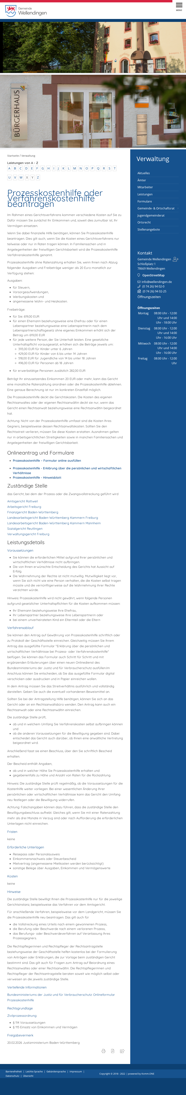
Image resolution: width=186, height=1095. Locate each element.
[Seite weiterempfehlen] (123, 1051)
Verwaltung (153, 159)
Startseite (13, 155)
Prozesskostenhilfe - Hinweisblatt (37, 477)
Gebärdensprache (56, 1071)
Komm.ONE (147, 1073)
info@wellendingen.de (157, 282)
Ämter (142, 180)
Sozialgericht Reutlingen (25, 528)
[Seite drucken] (104, 1051)
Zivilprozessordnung (22, 1015)
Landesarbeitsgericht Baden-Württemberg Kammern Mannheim (54, 523)
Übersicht (28, 1075)
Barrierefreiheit (14, 1071)
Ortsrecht (144, 222)
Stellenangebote (149, 229)
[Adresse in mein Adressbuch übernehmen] (176, 259)
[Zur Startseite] (26, 16)
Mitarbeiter (145, 187)
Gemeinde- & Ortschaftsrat (156, 208)
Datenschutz (12, 1075)
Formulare (145, 201)
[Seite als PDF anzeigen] (113, 1051)
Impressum (76, 1071)
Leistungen (145, 194)
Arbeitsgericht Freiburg (24, 507)
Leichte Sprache (34, 1071)
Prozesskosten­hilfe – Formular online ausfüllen (47, 460)
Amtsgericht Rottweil (22, 501)
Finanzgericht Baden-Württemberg (32, 512)
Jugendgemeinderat (151, 215)
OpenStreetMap (153, 275)
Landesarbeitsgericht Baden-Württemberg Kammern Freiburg (52, 518)
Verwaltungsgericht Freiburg (28, 534)
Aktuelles (144, 173)
